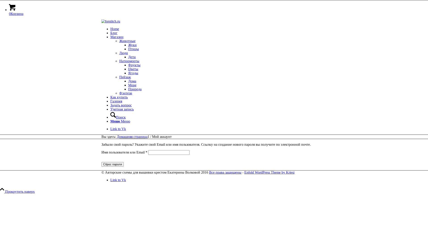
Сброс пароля (112, 164)
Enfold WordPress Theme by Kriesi (269, 172)
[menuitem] (218, 29)
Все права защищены (225, 172)
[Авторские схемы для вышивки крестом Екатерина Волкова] (110, 21)
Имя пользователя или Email (124, 152)
